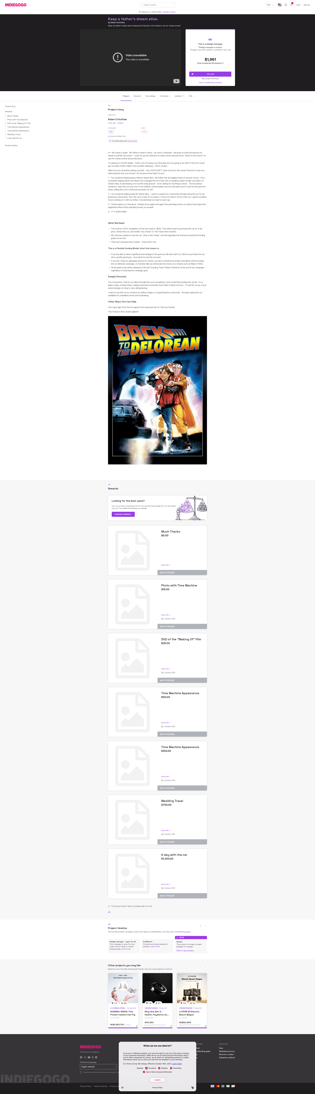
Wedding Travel (13, 134)
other (144, 132)
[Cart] (285, 4)
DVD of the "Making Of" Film (19, 123)
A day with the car (14, 138)
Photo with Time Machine (17, 120)
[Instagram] (93, 1057)
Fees (221, 1048)
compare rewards (122, 514)
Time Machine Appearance (18, 127)
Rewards (8, 111)
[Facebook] (81, 1057)
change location (169, 12)
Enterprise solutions (227, 1057)
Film (111, 132)
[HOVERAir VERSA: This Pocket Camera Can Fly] (123, 988)
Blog (195, 1054)
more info (112, 123)
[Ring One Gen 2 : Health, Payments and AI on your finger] (157, 988)
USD (268, 5)
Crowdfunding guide (182, 932)
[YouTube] (89, 1057)
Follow (210, 74)
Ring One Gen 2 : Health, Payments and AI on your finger (157, 1014)
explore (168, 969)
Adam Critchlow (117, 22)
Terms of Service (101, 1086)
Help (168, 932)
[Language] (279, 5)
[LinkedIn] (96, 1057)
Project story (10, 106)
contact (120, 123)
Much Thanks (12, 116)
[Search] (142, 4)
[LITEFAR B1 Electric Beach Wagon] (192, 988)
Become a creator (226, 1054)
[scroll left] (201, 926)
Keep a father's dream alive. (133, 18)
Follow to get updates (185, 950)
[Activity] (291, 4)
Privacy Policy (85, 1086)
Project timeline (11, 145)
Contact (197, 1048)
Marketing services (227, 1051)
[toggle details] (138, 1027)
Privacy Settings (116, 1086)
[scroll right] (205, 967)
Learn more (126, 949)
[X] (85, 1057)
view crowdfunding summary (210, 82)
